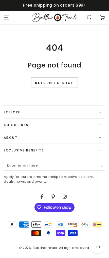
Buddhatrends (45, 248)
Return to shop (54, 82)
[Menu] (6, 17)
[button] (89, 17)
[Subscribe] (102, 165)
